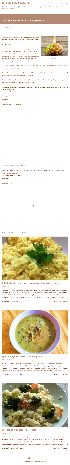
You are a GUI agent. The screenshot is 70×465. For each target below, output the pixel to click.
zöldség (14, 173)
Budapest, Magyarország (14, 176)
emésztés (37, 171)
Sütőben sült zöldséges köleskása (19, 429)
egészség (17, 171)
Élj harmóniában (15, 3)
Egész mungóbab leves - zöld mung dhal (22, 356)
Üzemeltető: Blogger (36, 458)
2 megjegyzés (15, 301)
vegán (62, 171)
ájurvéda (10, 171)
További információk (61, 301)
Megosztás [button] (5, 178)
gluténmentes (45, 171)
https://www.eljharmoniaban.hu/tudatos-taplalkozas (17, 91)
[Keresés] (63, 3)
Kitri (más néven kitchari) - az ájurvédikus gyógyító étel (30, 282)
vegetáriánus (6, 173)
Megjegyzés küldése (17, 374)
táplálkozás (55, 171)
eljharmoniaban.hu (26, 171)
